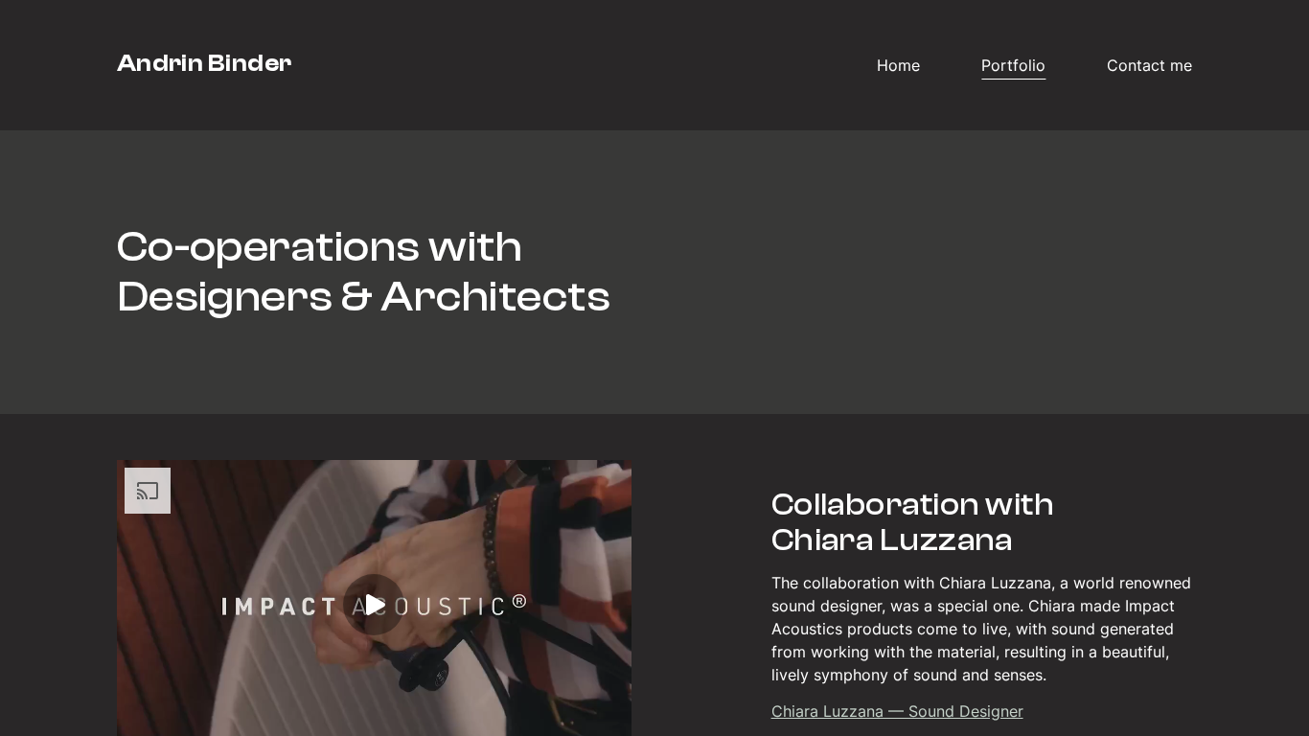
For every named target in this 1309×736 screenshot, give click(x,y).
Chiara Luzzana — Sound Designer (897, 711)
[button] (982, 605)
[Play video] (373, 604)
